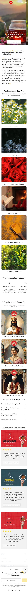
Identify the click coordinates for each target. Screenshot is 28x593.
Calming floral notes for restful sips (14, 126)
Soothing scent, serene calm (14, 213)
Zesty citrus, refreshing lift (14, 271)
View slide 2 (14, 43)
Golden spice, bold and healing (14, 242)
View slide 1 (9, 43)
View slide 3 (19, 43)
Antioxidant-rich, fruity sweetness (14, 155)
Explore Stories (14, 39)
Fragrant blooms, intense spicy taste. (14, 184)
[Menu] (2, 2)
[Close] (25, 569)
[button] (18, 2)
